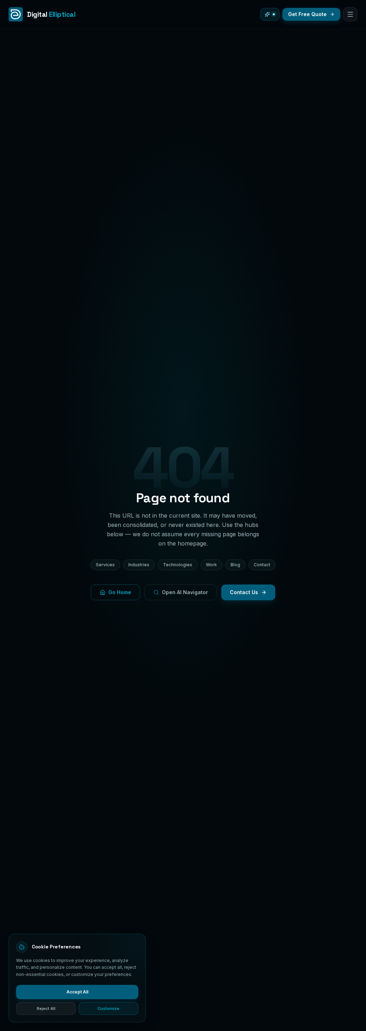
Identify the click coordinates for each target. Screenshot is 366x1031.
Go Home (119, 592)
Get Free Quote (307, 14)
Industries (138, 564)
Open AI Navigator (185, 592)
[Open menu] (350, 14)
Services (105, 564)
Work (211, 564)
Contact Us (244, 592)
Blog (235, 564)
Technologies (177, 564)
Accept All (77, 992)
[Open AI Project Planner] (270, 14)
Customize (108, 1008)
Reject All (46, 1008)
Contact (262, 564)
